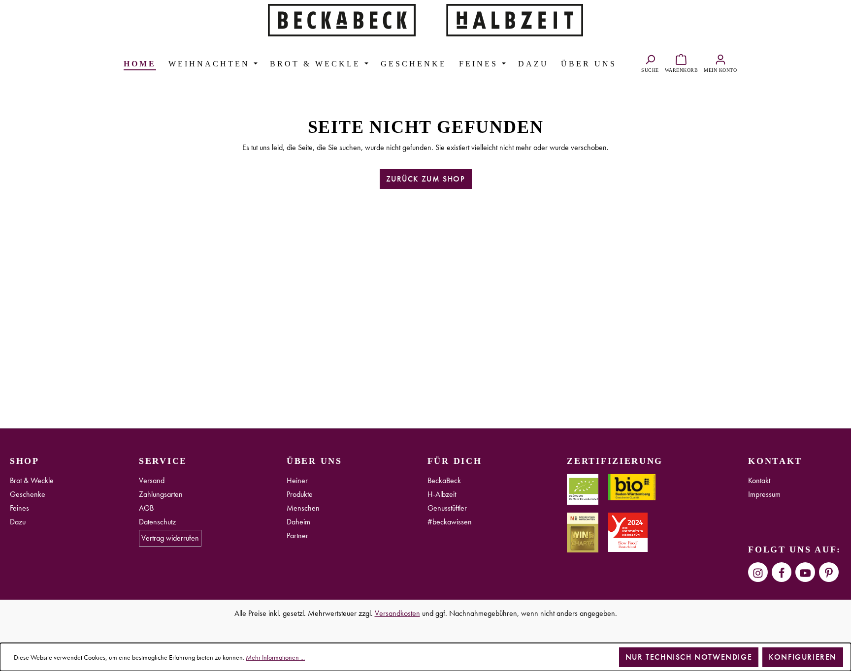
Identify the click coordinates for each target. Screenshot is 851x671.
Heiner (297, 480)
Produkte (300, 494)
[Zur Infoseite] (342, 19)
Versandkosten (397, 613)
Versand (151, 480)
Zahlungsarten (161, 494)
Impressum (764, 494)
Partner (297, 535)
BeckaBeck (444, 480)
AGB (146, 508)
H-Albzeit (441, 494)
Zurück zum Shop (425, 179)
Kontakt (759, 480)
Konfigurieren (803, 657)
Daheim (298, 522)
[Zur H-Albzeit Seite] (509, 19)
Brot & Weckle (32, 480)
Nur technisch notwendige (688, 657)
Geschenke (27, 494)
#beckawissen (449, 522)
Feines (19, 508)
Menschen (303, 508)
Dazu (18, 522)
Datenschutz (157, 522)
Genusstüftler (447, 508)
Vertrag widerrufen (170, 538)
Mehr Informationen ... (275, 657)
